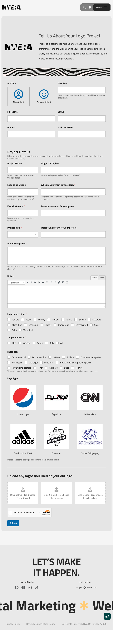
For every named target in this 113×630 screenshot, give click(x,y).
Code (102, 277)
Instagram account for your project (58, 227)
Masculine (17, 324)
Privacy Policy (13, 624)
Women (26, 343)
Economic (33, 324)
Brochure (49, 362)
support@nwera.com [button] (86, 587)
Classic (48, 324)
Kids (52, 343)
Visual (94, 277)
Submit (13, 523)
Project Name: (15, 163)
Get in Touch (86, 582)
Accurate (96, 319)
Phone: (11, 127)
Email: (62, 111)
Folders (70, 357)
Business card (19, 357)
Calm (14, 330)
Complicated (81, 324)
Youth (28, 319)
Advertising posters (21, 367)
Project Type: (14, 227)
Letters (56, 357)
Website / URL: (65, 127)
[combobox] (22, 234)
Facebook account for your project (58, 206)
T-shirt (79, 367)
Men (14, 343)
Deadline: (62, 83)
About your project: (18, 243)
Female (15, 319)
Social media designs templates (75, 362)
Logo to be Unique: (16, 184)
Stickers (53, 367)
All (61, 343)
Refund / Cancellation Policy (40, 624)
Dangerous (63, 324)
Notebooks (17, 362)
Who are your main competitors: (58, 184)
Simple (82, 319)
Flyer (40, 367)
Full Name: (13, 111)
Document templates (90, 357)
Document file (39, 357)
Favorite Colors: (16, 206)
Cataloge (33, 362)
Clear (96, 324)
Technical (28, 330)
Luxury (41, 319)
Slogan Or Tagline (50, 163)
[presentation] (16, 282)
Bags (66, 367)
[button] (16, 283)
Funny (69, 319)
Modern (55, 319)
